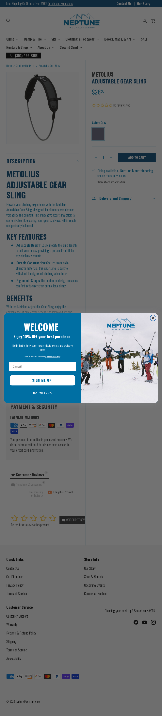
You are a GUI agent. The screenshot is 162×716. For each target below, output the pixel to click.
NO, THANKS (42, 393)
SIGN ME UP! (42, 380)
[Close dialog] (153, 318)
